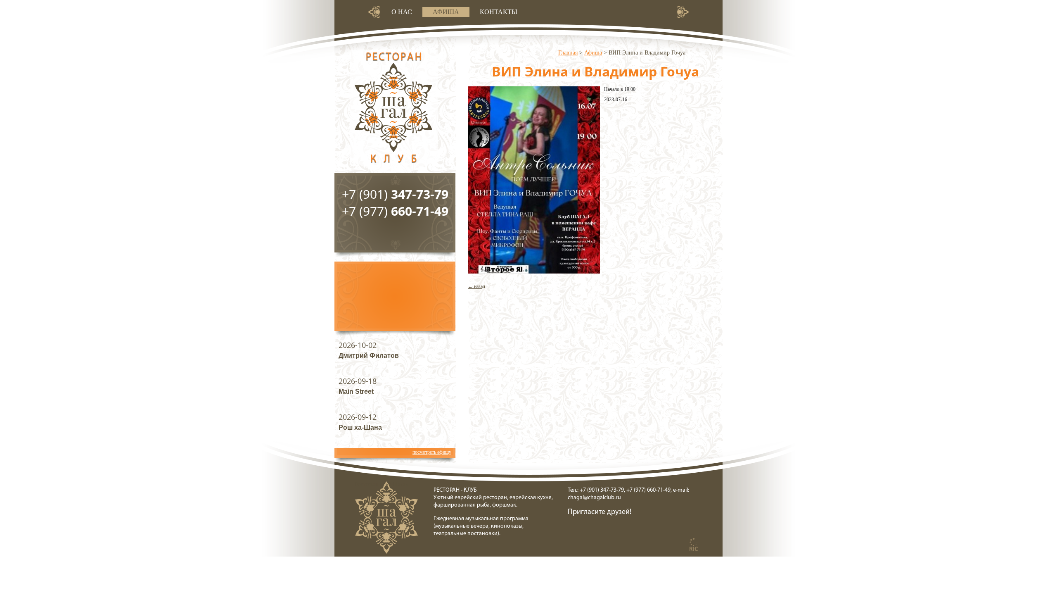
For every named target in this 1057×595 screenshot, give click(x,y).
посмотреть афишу (431, 452)
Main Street (356, 391)
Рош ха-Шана (360, 427)
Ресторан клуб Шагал (394, 111)
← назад (476, 286)
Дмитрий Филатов (369, 355)
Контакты (498, 11)
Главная (568, 53)
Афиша (446, 11)
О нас (401, 11)
